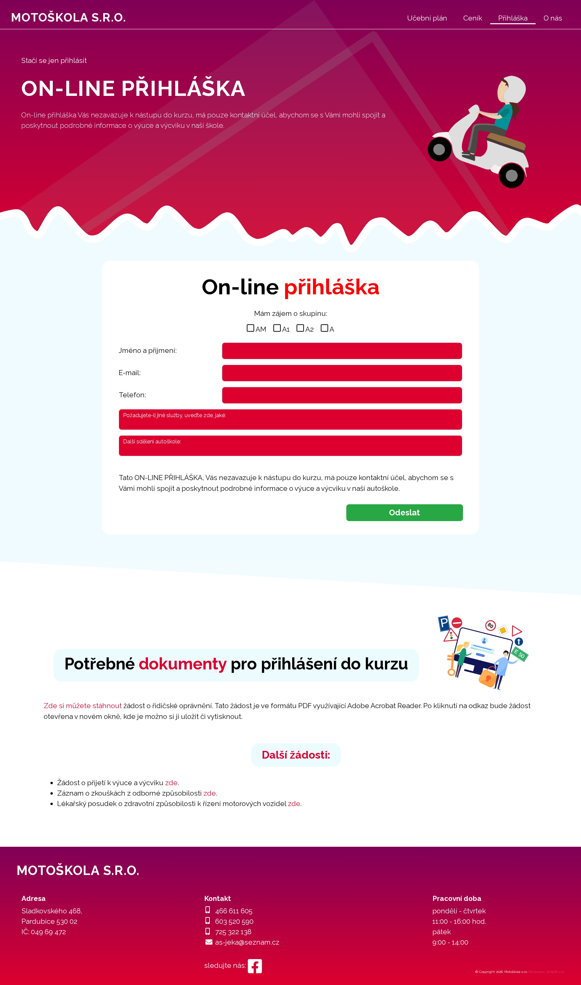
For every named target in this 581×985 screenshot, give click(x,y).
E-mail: (130, 372)
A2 (309, 329)
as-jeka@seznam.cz (247, 942)
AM (261, 329)
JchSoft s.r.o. (555, 972)
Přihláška (513, 18)
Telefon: (132, 395)
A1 (286, 329)
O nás (553, 18)
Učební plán (427, 18)
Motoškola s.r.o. (68, 17)
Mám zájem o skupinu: (290, 313)
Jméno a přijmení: (148, 350)
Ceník (472, 18)
